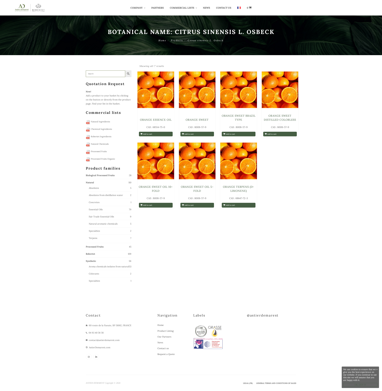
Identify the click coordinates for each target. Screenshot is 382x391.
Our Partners (164, 336)
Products (177, 40)
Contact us (223, 7)
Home (162, 40)
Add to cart (147, 134)
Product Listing (165, 330)
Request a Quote (166, 354)
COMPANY (136, 7)
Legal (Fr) (248, 383)
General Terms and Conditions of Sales (276, 383)
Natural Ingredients (100, 121)
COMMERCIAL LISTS (182, 7)
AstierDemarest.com (99, 347)
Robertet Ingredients (100, 136)
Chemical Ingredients (101, 129)
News (206, 7)
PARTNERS (157, 7)
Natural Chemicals (99, 144)
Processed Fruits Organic (102, 159)
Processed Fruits (98, 151)
